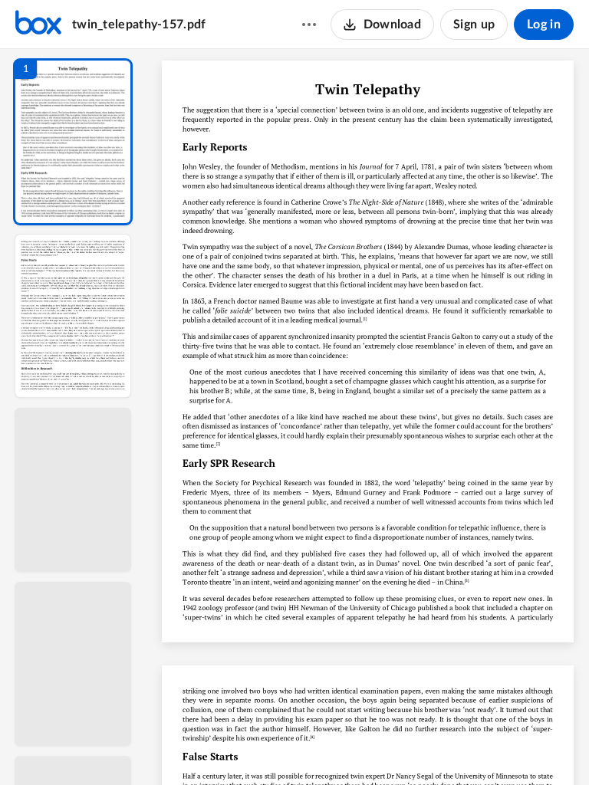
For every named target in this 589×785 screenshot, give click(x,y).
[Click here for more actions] (309, 24)
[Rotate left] (452, 747)
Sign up (474, 24)
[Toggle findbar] (254, 747)
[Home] (38, 24)
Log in (544, 24)
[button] (72, 142)
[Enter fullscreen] (509, 747)
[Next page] (337, 747)
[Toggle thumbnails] (227, 747)
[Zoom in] (422, 747)
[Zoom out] (369, 747)
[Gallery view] (481, 747)
